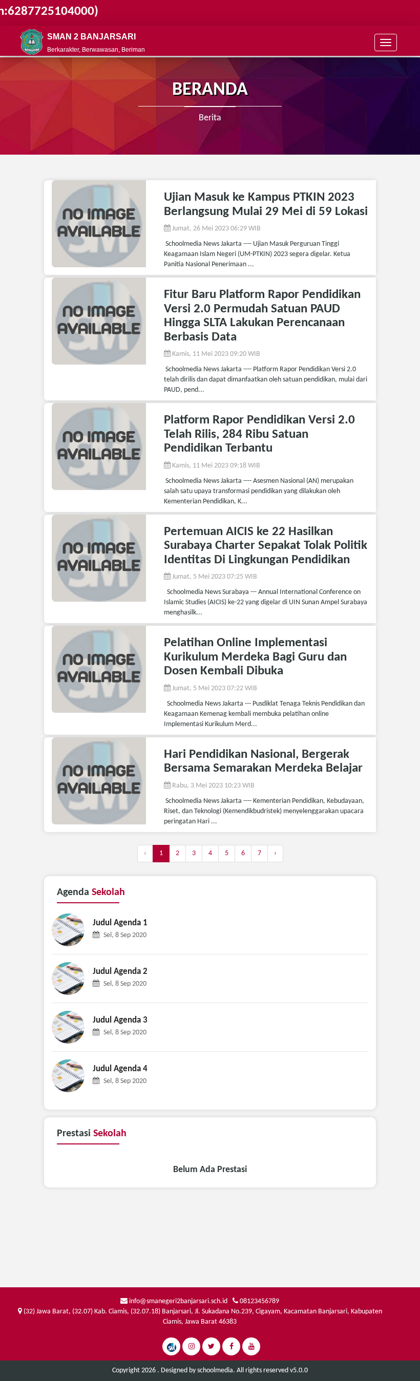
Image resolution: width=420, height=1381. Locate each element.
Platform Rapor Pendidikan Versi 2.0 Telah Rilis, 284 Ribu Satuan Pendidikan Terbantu (259, 434)
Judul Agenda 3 (120, 1020)
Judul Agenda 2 (120, 971)
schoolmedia (215, 1370)
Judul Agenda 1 (120, 923)
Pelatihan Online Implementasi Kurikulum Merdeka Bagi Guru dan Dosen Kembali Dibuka (255, 656)
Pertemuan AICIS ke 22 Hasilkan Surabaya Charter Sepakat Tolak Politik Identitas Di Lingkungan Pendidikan (265, 545)
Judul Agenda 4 (120, 1069)
